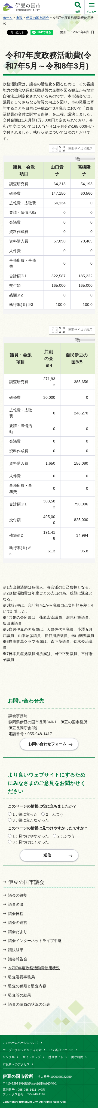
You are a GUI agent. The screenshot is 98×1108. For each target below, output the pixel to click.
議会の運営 (17, 922)
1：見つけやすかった (31, 836)
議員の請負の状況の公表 (29, 1004)
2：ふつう (54, 814)
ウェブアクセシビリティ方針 (22, 1050)
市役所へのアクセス (16, 1064)
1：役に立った (25, 814)
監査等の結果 (19, 995)
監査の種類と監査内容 (27, 986)
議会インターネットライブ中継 (35, 940)
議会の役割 (17, 895)
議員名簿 (15, 904)
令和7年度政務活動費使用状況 (34, 968)
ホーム (8, 18)
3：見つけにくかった (31, 842)
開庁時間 (77, 1057)
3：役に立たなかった (31, 820)
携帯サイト (55, 1057)
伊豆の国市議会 (37, 18)
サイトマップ (32, 1057)
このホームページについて (21, 1042)
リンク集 (9, 1057)
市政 (19, 18)
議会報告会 (17, 959)
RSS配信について (62, 1050)
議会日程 (15, 913)
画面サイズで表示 (80, 148)
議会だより (17, 932)
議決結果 (15, 950)
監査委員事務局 (21, 977)
